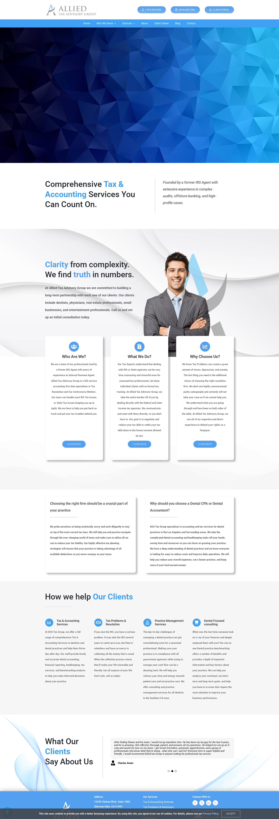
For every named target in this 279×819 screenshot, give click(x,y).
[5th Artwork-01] (71, 4)
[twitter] (201, 802)
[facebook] (195, 802)
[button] (169, 768)
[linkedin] (208, 802)
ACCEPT (230, 813)
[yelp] (215, 802)
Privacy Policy (210, 813)
